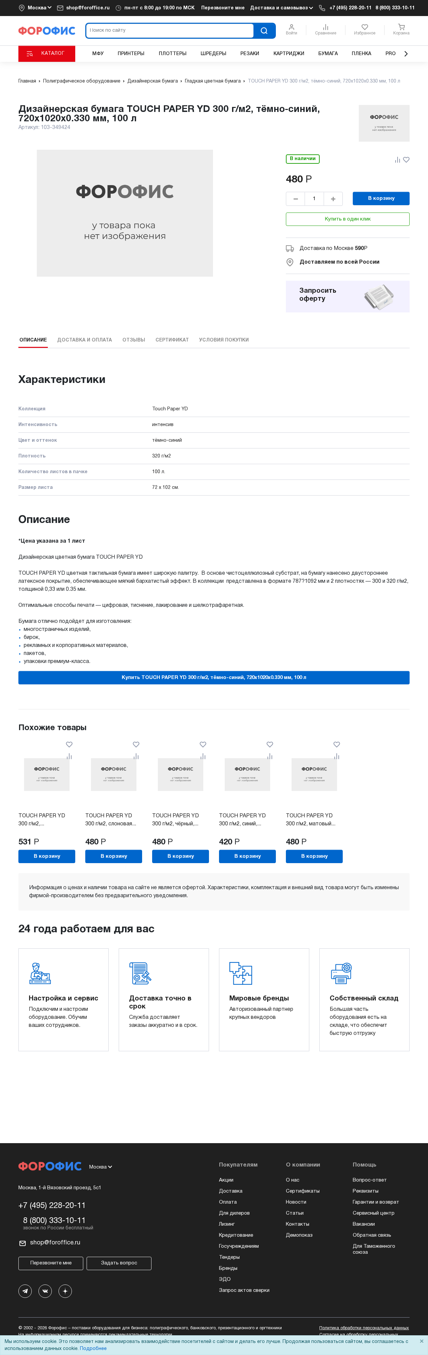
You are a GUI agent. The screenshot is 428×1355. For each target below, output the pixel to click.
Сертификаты (303, 1191)
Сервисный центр (374, 1213)
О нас (292, 1180)
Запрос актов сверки (244, 1290)
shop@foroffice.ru (88, 8)
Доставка (230, 1191)
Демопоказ (299, 1235)
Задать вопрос (119, 1263)
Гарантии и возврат (376, 1202)
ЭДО (225, 1279)
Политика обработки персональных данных (364, 1328)
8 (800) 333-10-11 (395, 8)
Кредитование (236, 1235)
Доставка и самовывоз (279, 8)
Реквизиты (366, 1191)
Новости (296, 1202)
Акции (226, 1180)
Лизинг (227, 1224)
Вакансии (364, 1224)
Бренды (228, 1268)
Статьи (295, 1213)
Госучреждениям (239, 1246)
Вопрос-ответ (370, 1180)
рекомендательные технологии (140, 1335)
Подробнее (93, 1349)
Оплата (228, 1202)
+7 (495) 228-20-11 (350, 8)
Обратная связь (372, 1235)
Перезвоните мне (223, 8)
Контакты (297, 1224)
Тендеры (229, 1257)
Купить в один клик (348, 219)
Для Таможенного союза (374, 1249)
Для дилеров (234, 1213)
